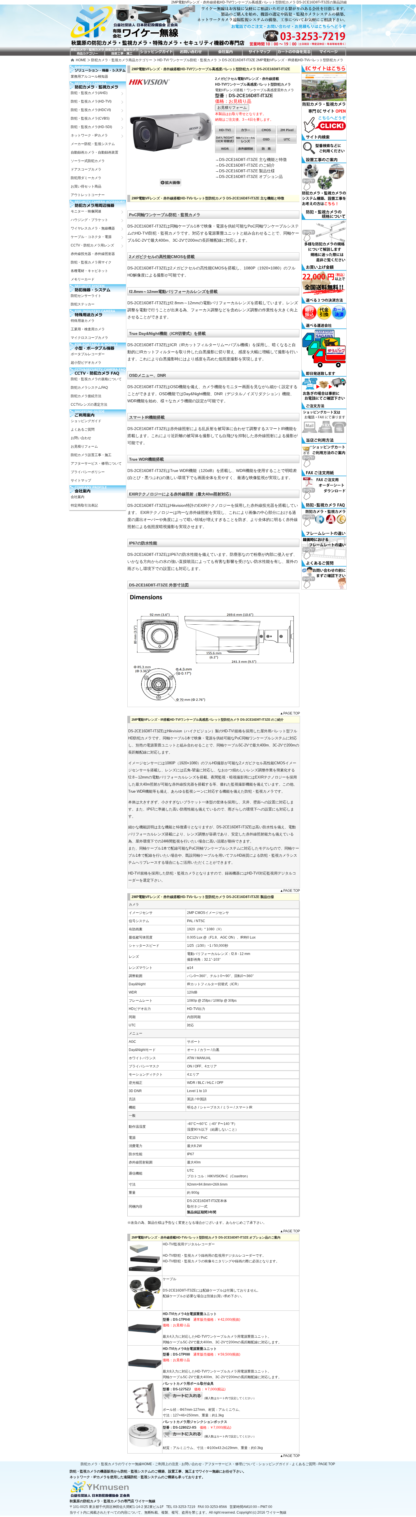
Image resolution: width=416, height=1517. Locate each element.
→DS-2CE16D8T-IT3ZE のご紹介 (245, 165)
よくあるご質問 (83, 429)
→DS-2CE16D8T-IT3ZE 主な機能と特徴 (251, 159)
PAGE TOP (326, 1464)
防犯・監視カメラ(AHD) (89, 93)
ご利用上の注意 (167, 1464)
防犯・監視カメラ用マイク (91, 262)
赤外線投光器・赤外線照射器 (93, 254)
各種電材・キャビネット (89, 271)
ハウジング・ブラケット (89, 220)
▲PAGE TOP (290, 713)
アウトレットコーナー (88, 195)
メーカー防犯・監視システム (93, 144)
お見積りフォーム (84, 446)
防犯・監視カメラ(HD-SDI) (91, 127)
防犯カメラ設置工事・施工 (91, 455)
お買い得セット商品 (86, 186)
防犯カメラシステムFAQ (89, 388)
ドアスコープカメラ (86, 169)
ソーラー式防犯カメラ (88, 161)
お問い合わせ (81, 438)
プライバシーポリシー (88, 472)
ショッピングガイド (86, 421)
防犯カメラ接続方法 (86, 396)
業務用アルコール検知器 (89, 76)
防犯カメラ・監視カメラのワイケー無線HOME (116, 1464)
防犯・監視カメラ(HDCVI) (91, 110)
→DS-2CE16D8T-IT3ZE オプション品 (249, 176)
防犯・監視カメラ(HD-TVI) (91, 101)
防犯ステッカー (83, 304)
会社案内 (77, 497)
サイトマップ (81, 480)
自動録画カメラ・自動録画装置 (94, 152)
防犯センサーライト (86, 296)
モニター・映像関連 (86, 211)
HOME (81, 60)
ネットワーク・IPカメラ (89, 135)
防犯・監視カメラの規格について (96, 379)
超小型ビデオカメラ (86, 363)
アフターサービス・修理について (96, 463)
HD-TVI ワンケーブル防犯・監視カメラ (187, 60)
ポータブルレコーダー (88, 354)
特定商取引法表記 (84, 505)
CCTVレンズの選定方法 (89, 405)
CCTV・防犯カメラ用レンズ (92, 245)
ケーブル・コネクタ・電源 (91, 237)
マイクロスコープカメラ (89, 338)
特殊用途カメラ (83, 321)
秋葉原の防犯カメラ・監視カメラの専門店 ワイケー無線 (112, 1501)
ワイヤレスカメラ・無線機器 (93, 228)
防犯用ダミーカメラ (86, 178)
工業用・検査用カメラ (88, 329)
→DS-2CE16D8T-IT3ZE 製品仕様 (245, 171)
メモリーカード (83, 279)
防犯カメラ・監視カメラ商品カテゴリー (121, 60)
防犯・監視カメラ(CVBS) (90, 118)
